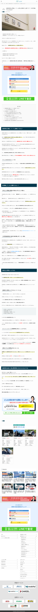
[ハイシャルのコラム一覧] (19, 1)
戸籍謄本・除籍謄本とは (25, 544)
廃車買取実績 (3, 564)
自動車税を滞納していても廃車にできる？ (12, 108)
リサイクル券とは (24, 549)
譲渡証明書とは (23, 546)
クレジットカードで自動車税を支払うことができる (14, 117)
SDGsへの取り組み (23, 576)
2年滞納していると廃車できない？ (11, 111)
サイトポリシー (22, 571)
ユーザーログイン (4, 566)
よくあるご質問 (3, 559)
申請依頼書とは (23, 554)
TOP (2, 534)
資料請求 (21, 564)
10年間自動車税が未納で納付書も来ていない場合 (13, 113)
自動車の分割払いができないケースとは (12, 116)
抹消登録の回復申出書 (15, 251)
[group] (28, 546)
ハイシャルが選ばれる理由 (5, 537)
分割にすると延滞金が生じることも (11, 118)
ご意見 (21, 566)
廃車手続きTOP (23, 537)
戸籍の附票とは (23, 542)
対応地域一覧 (22, 562)
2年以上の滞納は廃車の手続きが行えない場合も (13, 112)
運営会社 (21, 569)
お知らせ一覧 (22, 559)
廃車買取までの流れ (23, 534)
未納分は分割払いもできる (9, 115)
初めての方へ (3, 536)
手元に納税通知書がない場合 (10, 109)
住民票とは (23, 541)
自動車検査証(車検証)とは (25, 551)
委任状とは (23, 547)
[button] (1, 1)
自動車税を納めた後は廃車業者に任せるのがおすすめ (14, 120)
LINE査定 (2, 567)
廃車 (3, 11)
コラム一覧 (22, 561)
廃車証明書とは (23, 556)
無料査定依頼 (3, 561)
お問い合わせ (3, 562)
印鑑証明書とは (23, 539)
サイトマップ (22, 567)
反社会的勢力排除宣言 (23, 574)
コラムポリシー (22, 578)
